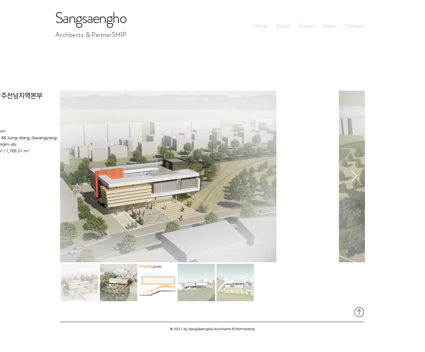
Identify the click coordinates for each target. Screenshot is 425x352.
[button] (306, 25)
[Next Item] (354, 176)
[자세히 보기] (358, 312)
